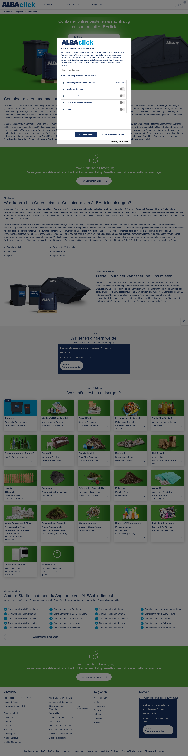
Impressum (76, 70)
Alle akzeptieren (86, 134)
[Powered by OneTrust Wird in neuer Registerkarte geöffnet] (120, 142)
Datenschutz (66, 70)
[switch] (122, 89)
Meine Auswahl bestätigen (113, 134)
